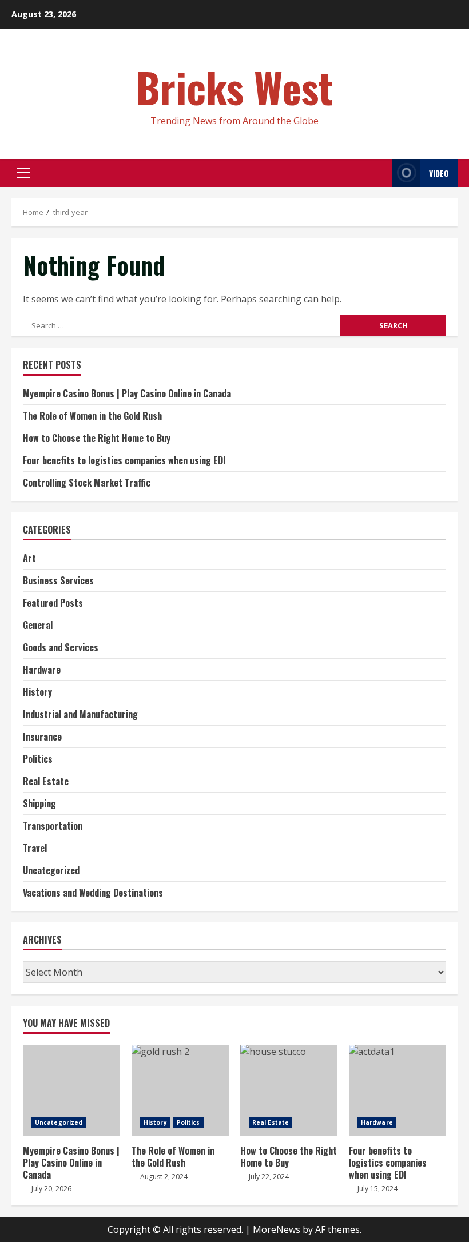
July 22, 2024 (269, 1176)
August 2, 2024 (164, 1176)
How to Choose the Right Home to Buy (96, 438)
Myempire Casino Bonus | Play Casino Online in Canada (127, 393)
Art (29, 558)
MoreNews (276, 1229)
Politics (38, 759)
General (38, 625)
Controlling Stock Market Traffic (86, 482)
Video (439, 173)
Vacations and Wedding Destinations (93, 892)
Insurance (42, 736)
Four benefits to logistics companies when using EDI (124, 460)
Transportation (52, 826)
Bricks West (234, 86)
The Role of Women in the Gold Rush (92, 416)
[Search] (380, 173)
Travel (35, 848)
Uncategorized (51, 870)
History (37, 692)
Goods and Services (60, 647)
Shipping (39, 803)
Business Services (58, 580)
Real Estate (46, 781)
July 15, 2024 (377, 1188)
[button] (23, 173)
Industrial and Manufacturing (80, 714)
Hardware (42, 669)
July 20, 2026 (51, 1188)
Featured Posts (53, 603)
